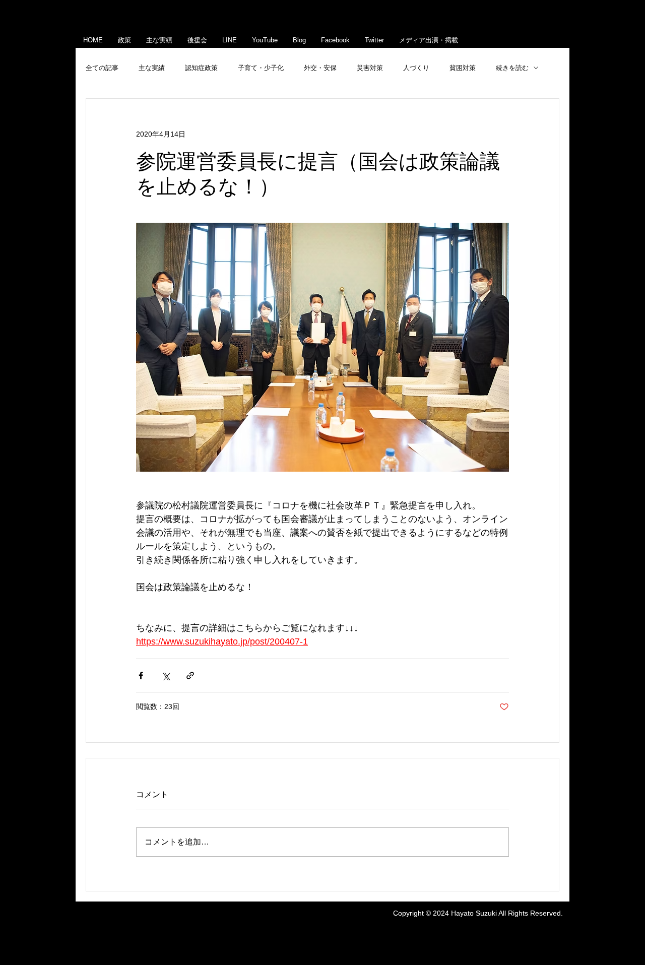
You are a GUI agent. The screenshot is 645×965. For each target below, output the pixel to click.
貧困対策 (462, 68)
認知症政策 (201, 68)
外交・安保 (320, 68)
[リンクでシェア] (190, 675)
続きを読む (512, 68)
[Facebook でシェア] (141, 675)
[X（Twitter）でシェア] (165, 675)
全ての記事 (102, 68)
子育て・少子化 (261, 68)
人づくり (416, 68)
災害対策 (370, 68)
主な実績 (152, 68)
